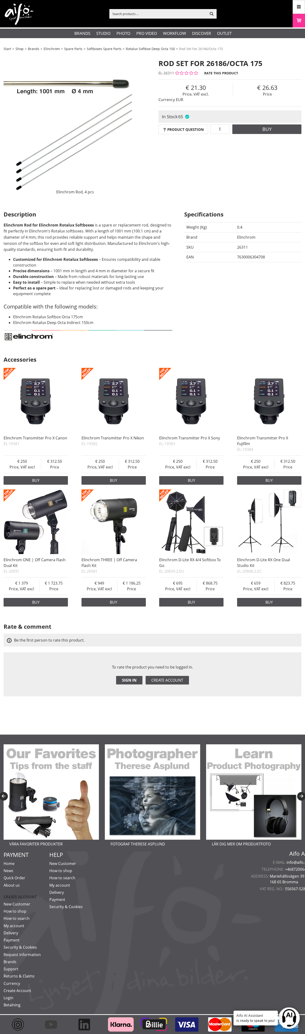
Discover (201, 33)
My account (14, 925)
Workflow (174, 33)
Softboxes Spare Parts (104, 48)
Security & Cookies (20, 947)
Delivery (11, 933)
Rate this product (221, 73)
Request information (22, 954)
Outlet (224, 33)
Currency (12, 983)
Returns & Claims (19, 976)
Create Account (17, 990)
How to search (17, 918)
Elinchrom (52, 48)
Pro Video (146, 33)
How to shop (15, 911)
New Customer (17, 904)
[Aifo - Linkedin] (86, 1024)
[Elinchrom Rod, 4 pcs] (75, 125)
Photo (123, 33)
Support (11, 969)
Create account (167, 680)
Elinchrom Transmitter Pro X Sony (189, 438)
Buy (267, 129)
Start (7, 48)
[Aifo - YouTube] (53, 1024)
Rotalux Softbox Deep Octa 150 (150, 48)
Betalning (12, 1005)
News (8, 870)
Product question (185, 129)
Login (8, 997)
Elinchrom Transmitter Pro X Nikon (112, 438)
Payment (12, 940)
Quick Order (14, 877)
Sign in (129, 680)
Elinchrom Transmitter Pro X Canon (35, 438)
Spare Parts (73, 48)
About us (12, 885)
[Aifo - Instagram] (20, 1024)
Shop (19, 48)
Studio (103, 33)
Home (9, 863)
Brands (82, 33)
